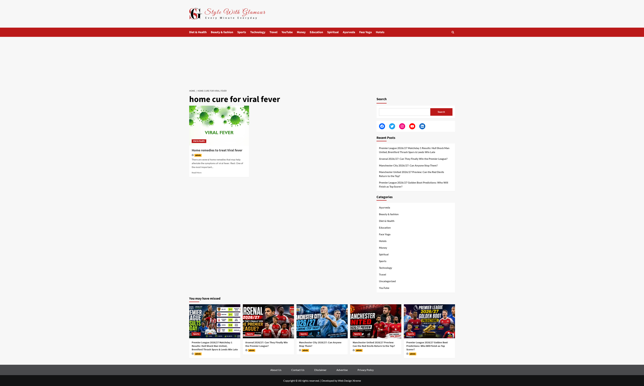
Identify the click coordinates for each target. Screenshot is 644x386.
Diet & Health (198, 32)
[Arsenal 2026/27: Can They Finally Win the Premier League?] (268, 321)
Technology (257, 32)
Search (382, 99)
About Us (275, 369)
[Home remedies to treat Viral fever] (219, 126)
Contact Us (297, 369)
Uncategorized (387, 281)
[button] (453, 32)
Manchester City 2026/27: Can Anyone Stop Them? (408, 165)
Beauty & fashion (222, 32)
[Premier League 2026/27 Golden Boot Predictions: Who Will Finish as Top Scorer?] (429, 321)
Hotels (380, 32)
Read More (196, 172)
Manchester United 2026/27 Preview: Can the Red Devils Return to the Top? (411, 174)
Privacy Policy (366, 369)
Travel (273, 32)
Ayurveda (349, 32)
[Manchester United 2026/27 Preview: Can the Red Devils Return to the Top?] (375, 321)
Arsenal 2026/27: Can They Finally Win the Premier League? (413, 158)
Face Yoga (365, 32)
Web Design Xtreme (349, 380)
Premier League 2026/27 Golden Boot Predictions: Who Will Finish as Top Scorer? (413, 184)
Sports (241, 32)
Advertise (342, 369)
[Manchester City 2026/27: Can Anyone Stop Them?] (322, 321)
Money (301, 32)
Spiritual (333, 32)
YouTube (287, 32)
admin (198, 155)
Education (316, 32)
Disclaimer (320, 369)
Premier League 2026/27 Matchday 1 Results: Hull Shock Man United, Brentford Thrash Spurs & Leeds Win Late (414, 150)
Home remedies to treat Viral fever (217, 150)
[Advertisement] (322, 62)
